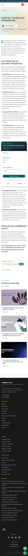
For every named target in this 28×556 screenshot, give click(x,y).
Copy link (15, 264)
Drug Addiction (5, 467)
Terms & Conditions (12, 554)
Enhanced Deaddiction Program (9, 508)
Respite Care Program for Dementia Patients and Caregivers (13, 488)
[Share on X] (4, 264)
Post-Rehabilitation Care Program (9, 515)
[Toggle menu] (25, 4)
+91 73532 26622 (6, 397)
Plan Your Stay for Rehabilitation (9, 415)
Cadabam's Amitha (6, 441)
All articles (4, 10)
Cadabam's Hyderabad (7, 444)
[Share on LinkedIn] (7, 264)
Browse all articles (5, 286)
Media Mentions (5, 425)
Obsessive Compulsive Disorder (9, 465)
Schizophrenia (5, 458)
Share (22, 264)
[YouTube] (15, 537)
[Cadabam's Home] (2, 5)
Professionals (5, 408)
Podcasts (4, 413)
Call (9, 183)
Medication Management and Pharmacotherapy (13, 481)
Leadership (4, 411)
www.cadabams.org (14, 546)
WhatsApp (20, 183)
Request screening (14, 176)
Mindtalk (4, 420)
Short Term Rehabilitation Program (10, 513)
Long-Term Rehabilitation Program (10, 520)
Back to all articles (6, 269)
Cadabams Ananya (6, 439)
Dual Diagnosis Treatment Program (10, 502)
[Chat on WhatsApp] (25, 548)
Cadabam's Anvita (6, 446)
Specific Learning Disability (8, 460)
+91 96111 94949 (5, 395)
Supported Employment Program (9, 497)
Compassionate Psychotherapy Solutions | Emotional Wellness (14, 484)
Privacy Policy (4, 554)
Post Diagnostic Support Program (9, 495)
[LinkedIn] (19, 537)
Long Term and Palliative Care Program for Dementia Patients (14, 492)
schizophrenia (21, 232)
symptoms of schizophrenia (8, 55)
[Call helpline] (22, 4)
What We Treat (5, 406)
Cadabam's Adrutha (6, 451)
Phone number (6, 157)
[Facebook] (8, 537)
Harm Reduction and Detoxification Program (12, 510)
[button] (4, 160)
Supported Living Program (8, 499)
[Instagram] (12, 537)
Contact (3, 427)
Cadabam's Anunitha (6, 448)
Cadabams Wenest (6, 422)
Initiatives (4, 418)
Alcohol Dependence (6, 469)
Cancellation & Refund (21, 554)
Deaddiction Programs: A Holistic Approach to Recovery (12, 505)
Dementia (4, 462)
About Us (4, 404)
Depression (4, 472)
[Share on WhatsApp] (9, 264)
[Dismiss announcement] (26, 1)
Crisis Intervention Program (8, 517)
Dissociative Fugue (6, 474)
